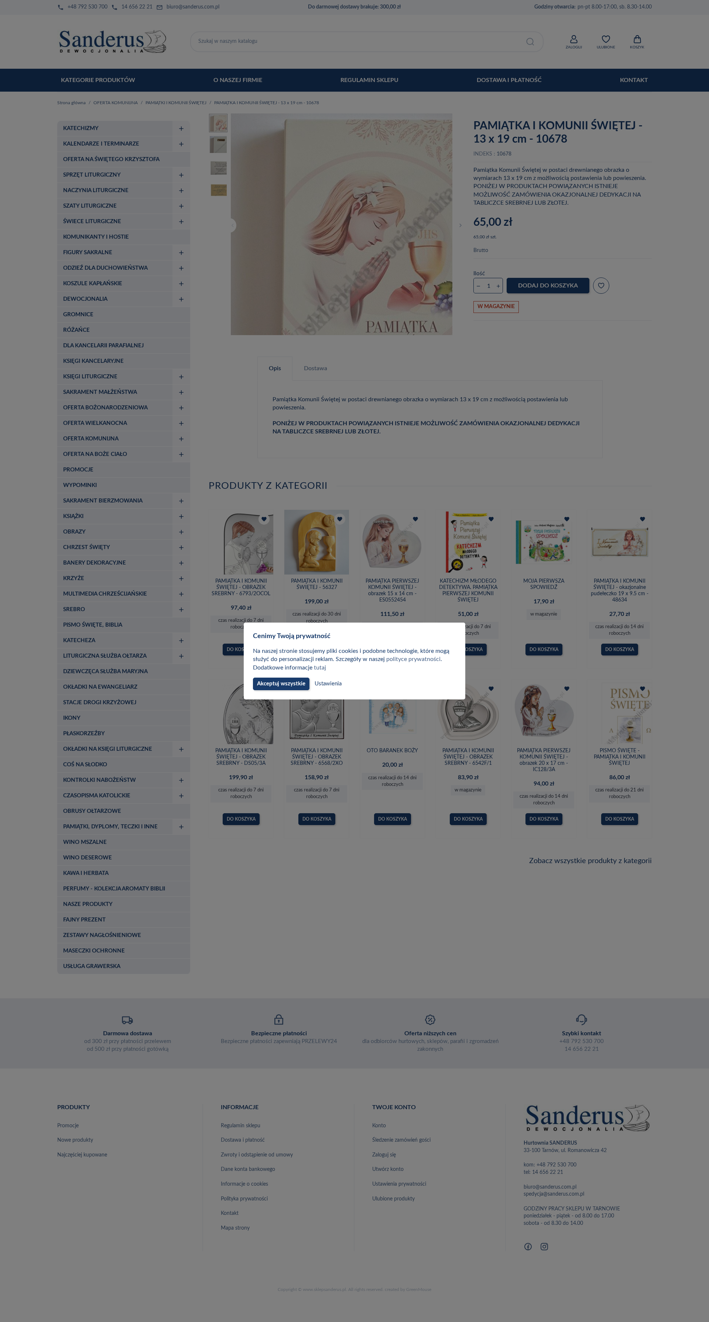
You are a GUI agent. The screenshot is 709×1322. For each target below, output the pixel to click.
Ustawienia (328, 683)
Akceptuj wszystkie (281, 683)
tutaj (320, 668)
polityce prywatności (413, 659)
